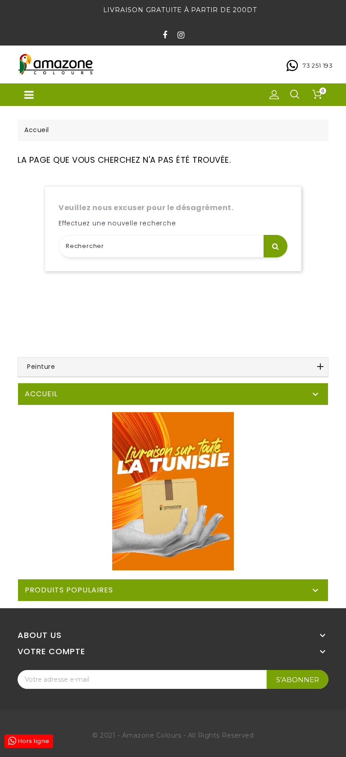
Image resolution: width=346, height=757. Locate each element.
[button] (274, 95)
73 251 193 (318, 65)
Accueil (41, 394)
